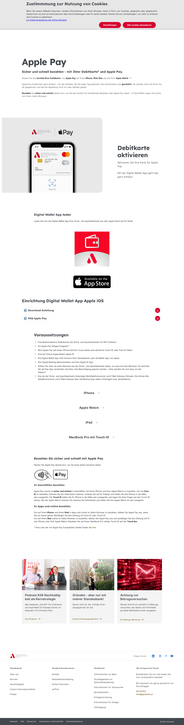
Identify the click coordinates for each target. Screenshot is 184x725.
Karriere (14, 679)
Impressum (14, 721)
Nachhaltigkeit (17, 684)
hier (94, 527)
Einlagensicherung (103, 697)
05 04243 (141, 691)
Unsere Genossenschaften (22, 689)
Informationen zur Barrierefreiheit (51, 721)
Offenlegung (100, 707)
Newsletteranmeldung (62, 679)
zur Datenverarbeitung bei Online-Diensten (46, 20)
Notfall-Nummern (60, 684)
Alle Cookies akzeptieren (139, 25)
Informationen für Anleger (106, 702)
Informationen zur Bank (105, 674)
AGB (22, 721)
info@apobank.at (144, 694)
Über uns (14, 674)
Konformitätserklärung (74, 721)
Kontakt (55, 674)
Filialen (13, 694)
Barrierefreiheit (101, 692)
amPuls (55, 689)
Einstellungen (110, 25)
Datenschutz (31, 721)
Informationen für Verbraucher (108, 687)
